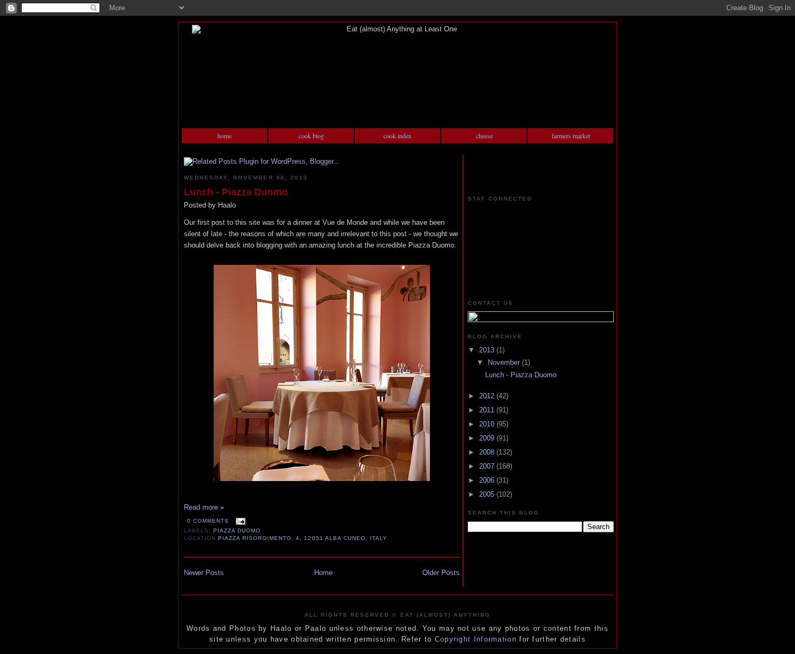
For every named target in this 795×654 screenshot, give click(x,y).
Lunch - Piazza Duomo (236, 191)
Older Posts (441, 573)
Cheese (484, 135)
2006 (487, 480)
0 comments (208, 521)
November (505, 362)
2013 (487, 350)
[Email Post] (239, 521)
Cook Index (397, 135)
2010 (487, 424)
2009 (487, 438)
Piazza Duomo (237, 530)
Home (224, 135)
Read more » (204, 507)
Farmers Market (571, 135)
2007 (487, 466)
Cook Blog (311, 135)
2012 (487, 396)
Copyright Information (475, 639)
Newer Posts (204, 573)
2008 (487, 452)
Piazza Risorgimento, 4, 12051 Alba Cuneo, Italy (302, 538)
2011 (487, 410)
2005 (487, 494)
